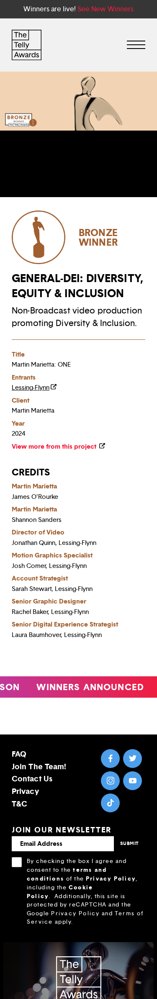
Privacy (25, 791)
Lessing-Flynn (30, 387)
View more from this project (55, 446)
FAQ (19, 754)
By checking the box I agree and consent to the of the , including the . (85, 891)
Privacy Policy (111, 878)
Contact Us (32, 778)
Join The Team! (39, 766)
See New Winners (105, 9)
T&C (19, 804)
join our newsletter (61, 830)
